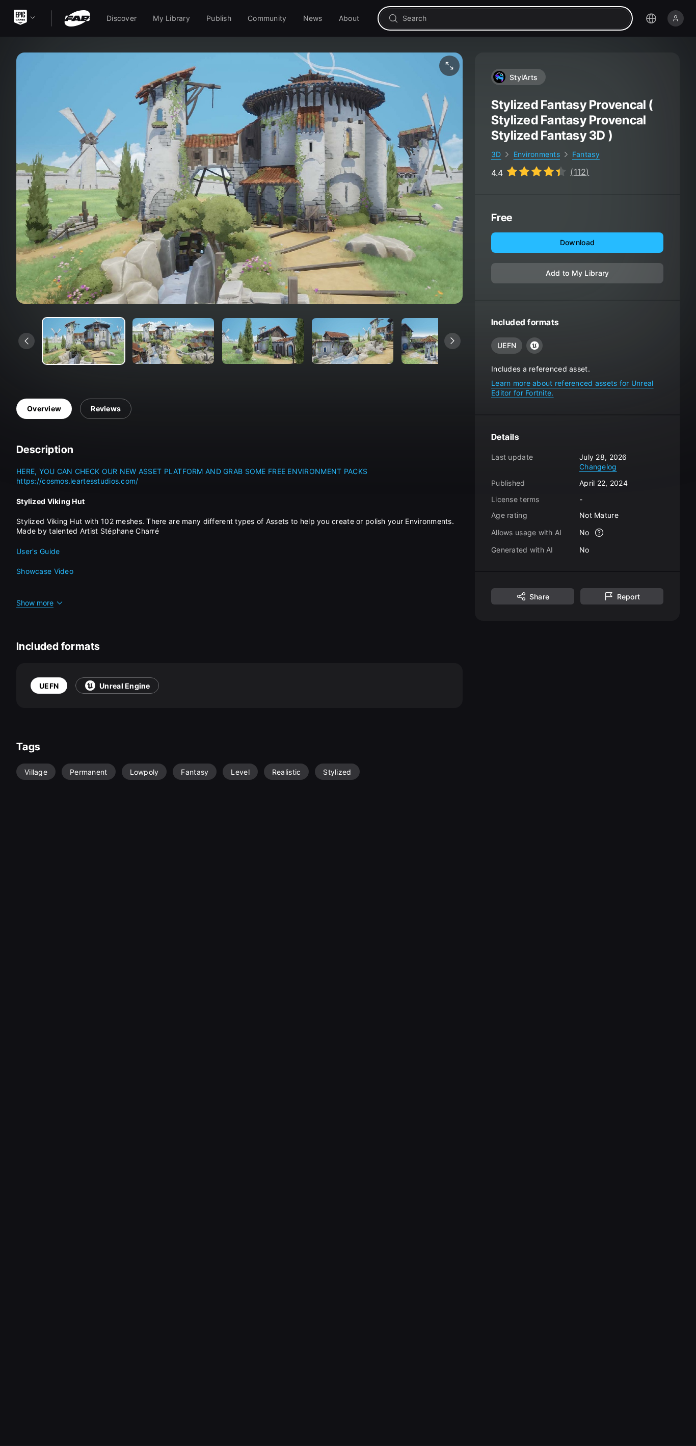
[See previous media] (26, 341)
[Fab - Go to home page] (77, 18)
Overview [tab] (44, 408)
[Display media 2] (263, 341)
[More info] (600, 532)
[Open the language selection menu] (651, 18)
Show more (34, 602)
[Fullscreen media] (449, 66)
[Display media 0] (83, 341)
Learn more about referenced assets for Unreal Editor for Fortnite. (572, 387)
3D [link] (496, 154)
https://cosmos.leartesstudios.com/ (77, 481)
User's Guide (38, 551)
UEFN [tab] (49, 685)
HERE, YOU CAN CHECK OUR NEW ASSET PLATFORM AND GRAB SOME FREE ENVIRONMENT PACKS (191, 471)
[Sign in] (675, 18)
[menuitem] (121, 18)
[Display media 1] (173, 341)
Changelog (598, 466)
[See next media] (452, 341)
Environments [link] (537, 154)
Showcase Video (44, 571)
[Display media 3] (352, 341)
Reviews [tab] (106, 408)
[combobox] (512, 18)
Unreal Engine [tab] (124, 685)
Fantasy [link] (586, 154)
